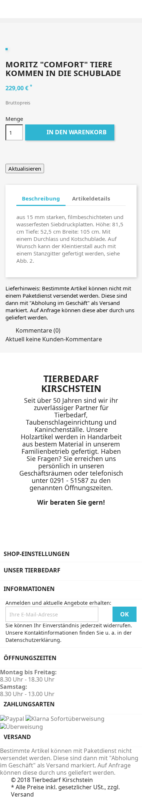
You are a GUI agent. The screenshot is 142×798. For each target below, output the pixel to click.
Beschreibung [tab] (41, 198)
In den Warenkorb (70, 132)
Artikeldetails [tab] (91, 198)
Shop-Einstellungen (37, 554)
